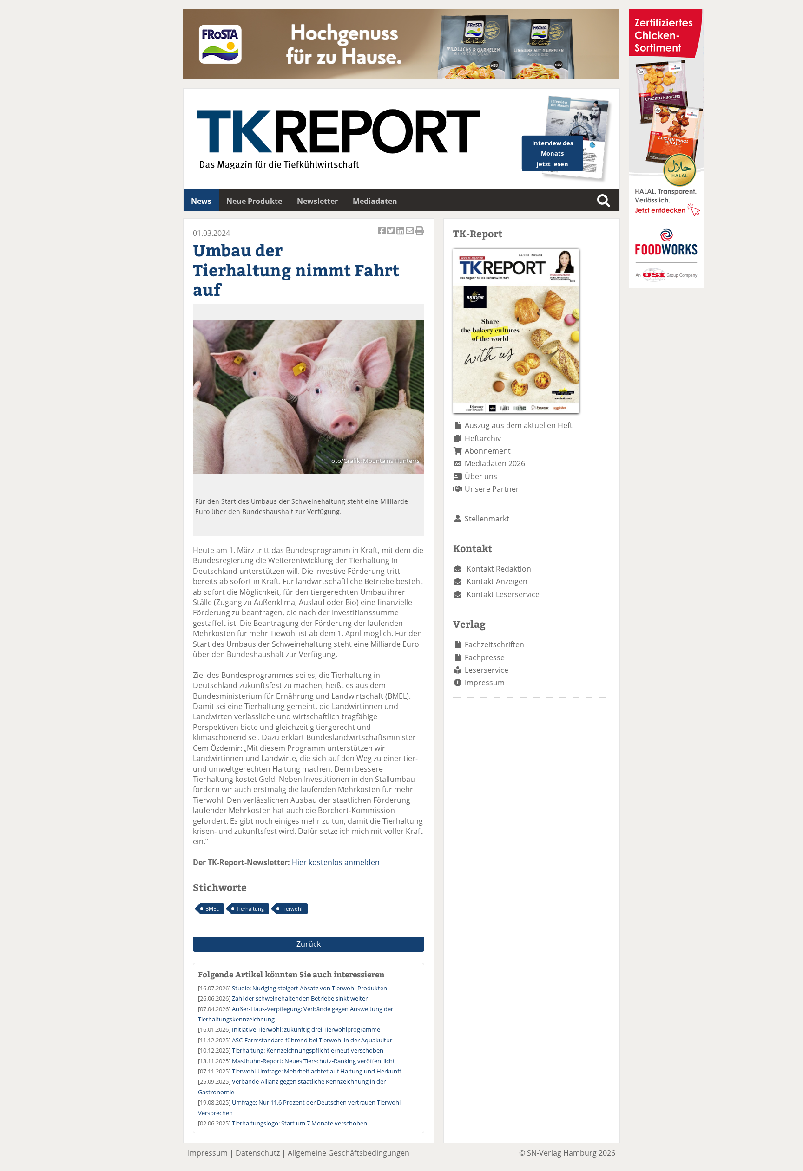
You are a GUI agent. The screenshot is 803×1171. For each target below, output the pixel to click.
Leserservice (486, 670)
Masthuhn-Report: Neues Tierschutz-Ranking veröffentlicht (313, 1061)
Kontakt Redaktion (499, 569)
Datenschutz (258, 1153)
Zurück (308, 944)
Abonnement (488, 451)
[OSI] (666, 285)
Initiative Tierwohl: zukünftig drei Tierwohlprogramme (306, 1029)
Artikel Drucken (419, 235)
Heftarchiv (483, 438)
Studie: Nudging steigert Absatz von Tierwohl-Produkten (309, 988)
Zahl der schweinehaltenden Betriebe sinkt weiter (300, 998)
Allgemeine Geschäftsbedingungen (348, 1153)
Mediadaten (375, 201)
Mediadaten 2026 (495, 463)
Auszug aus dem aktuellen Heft (519, 425)
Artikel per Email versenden (410, 235)
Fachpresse (485, 657)
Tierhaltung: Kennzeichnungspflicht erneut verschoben (307, 1050)
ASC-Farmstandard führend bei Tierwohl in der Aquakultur (312, 1040)
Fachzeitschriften (494, 644)
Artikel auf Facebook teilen (382, 235)
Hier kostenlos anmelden (336, 862)
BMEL (212, 908)
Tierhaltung (250, 908)
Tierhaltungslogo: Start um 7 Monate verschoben (299, 1123)
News (201, 201)
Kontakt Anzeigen (497, 581)
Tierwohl (292, 908)
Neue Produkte (254, 201)
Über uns (481, 476)
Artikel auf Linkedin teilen (401, 235)
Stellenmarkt (487, 519)
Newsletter (317, 201)
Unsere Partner (492, 489)
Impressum (485, 682)
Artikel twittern (391, 235)
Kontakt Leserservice (503, 594)
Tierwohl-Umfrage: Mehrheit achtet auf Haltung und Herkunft (317, 1071)
